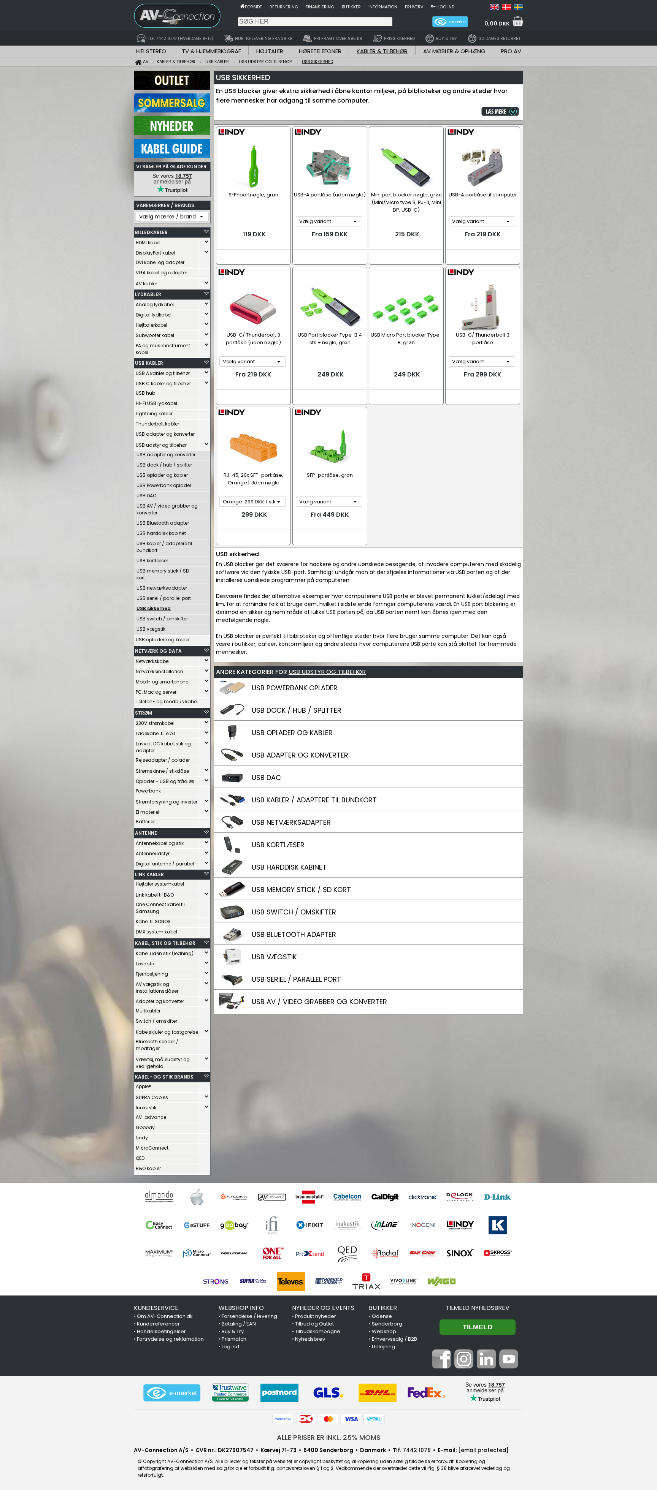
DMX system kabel (156, 931)
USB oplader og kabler (162, 475)
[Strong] (216, 1281)
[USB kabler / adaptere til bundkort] (232, 807)
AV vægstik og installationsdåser (157, 987)
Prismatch (234, 1339)
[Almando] (159, 1197)
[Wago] (441, 1281)
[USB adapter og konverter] (232, 762)
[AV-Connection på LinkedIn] (486, 1366)
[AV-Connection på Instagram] (463, 1366)
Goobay (145, 1127)
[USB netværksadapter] (232, 829)
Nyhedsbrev (310, 1339)
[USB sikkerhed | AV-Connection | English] (494, 8)
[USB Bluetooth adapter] (232, 941)
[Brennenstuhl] (309, 1197)
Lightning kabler (154, 413)
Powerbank (148, 791)
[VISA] (351, 1419)
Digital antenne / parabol (165, 863)
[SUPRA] (253, 1281)
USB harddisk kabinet (161, 533)
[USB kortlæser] (232, 852)
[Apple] (197, 1197)
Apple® (143, 1086)
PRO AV (511, 51)
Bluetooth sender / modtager (157, 1045)
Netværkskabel (153, 661)
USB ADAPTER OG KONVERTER (300, 755)
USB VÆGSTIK (274, 957)
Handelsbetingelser (161, 1331)
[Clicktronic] (422, 1197)
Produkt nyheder (315, 1316)
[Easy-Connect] (159, 1225)
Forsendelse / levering (249, 1316)
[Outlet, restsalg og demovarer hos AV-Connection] (172, 88)
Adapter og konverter (160, 1001)
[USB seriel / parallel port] (232, 986)
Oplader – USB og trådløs (165, 781)
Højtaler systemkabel (160, 884)
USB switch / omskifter (162, 618)
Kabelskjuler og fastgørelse (167, 1032)
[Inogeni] (422, 1225)
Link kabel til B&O (155, 895)
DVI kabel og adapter (160, 262)
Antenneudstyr (153, 853)
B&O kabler (148, 1168)
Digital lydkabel (153, 315)
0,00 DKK (496, 23)
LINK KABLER (149, 874)
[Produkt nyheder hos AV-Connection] (172, 133)
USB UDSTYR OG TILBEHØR (327, 671)
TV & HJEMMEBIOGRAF (211, 51)
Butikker (351, 7)
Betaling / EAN (239, 1323)
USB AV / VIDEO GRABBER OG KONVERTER (319, 1001)
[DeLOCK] (460, 1197)
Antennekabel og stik (160, 843)
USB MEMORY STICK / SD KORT (301, 889)
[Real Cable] (422, 1253)
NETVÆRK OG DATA (158, 651)
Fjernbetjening (152, 974)
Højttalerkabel (151, 325)
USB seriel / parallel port (163, 598)
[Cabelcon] (347, 1197)
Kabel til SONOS (153, 921)
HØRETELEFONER (320, 51)
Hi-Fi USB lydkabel (156, 403)
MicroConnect (152, 1148)
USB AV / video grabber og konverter (167, 509)
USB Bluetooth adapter (162, 523)
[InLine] (385, 1225)
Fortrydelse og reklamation (170, 1339)
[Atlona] (234, 1197)
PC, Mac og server (156, 692)
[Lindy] (460, 1225)
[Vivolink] (404, 1281)
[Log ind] (433, 6)
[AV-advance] (272, 1197)
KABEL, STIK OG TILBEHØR (165, 943)
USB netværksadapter (161, 588)
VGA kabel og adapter (161, 272)
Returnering (284, 7)
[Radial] (385, 1253)
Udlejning (383, 1346)
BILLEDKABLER (151, 232)
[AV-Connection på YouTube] (508, 1366)
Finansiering (320, 7)
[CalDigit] (385, 1197)
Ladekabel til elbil (155, 733)
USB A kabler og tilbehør (163, 373)
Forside (253, 7)
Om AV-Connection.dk (165, 1316)
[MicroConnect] (197, 1253)
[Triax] (366, 1281)
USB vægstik (150, 629)
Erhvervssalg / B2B (394, 1339)
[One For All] (272, 1253)
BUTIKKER (383, 1307)
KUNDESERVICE (156, 1307)
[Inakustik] (347, 1225)
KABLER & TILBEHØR (382, 51)
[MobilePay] (282, 1419)
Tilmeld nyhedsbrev (477, 1307)
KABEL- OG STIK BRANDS (164, 1077)
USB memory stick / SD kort (162, 574)
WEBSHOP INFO (241, 1307)
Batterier (145, 821)
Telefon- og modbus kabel (167, 701)
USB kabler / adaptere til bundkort (164, 547)
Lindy (142, 1137)
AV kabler (146, 283)
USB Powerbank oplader (163, 485)
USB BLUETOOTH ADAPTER (294, 934)
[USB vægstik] (232, 964)
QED (140, 1158)
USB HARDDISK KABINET (289, 867)
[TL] (329, 1281)
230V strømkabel (155, 723)
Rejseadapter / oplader (163, 760)
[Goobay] (234, 1225)
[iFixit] (309, 1225)
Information (382, 7)
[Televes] (291, 1281)
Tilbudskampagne (317, 1331)
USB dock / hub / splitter (164, 465)
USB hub (145, 393)
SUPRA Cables (152, 1097)
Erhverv (414, 7)
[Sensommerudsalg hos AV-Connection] (172, 110)
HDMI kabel (148, 242)
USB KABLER (149, 363)
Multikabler (148, 1011)
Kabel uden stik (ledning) (165, 953)
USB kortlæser (152, 560)
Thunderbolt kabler (157, 424)
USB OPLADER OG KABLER (292, 732)
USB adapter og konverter (165, 434)
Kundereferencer (158, 1323)
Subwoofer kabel (155, 335)
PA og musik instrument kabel (163, 349)
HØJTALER (269, 51)
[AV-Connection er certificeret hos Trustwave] (230, 1392)
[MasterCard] (328, 1419)
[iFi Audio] (272, 1225)
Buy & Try (233, 1331)
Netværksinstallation (159, 671)
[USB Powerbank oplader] (232, 695)
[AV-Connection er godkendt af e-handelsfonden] (171, 1393)
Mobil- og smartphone (162, 682)
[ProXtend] (309, 1253)
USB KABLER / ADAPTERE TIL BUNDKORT (314, 800)
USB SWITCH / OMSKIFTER (294, 912)
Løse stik (145, 963)
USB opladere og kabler (163, 639)
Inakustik (146, 1107)
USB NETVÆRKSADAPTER (291, 822)
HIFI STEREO (151, 51)
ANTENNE (146, 833)
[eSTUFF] (197, 1225)
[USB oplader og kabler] (232, 739)
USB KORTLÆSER (278, 844)
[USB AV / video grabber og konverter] (232, 1008)
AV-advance (151, 1117)
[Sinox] (460, 1253)
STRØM (143, 713)
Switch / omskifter (156, 1021)
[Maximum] (159, 1253)
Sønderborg (387, 1323)
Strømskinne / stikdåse (162, 771)
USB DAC (146, 495)
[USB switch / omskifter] (232, 919)
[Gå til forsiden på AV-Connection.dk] (242, 6)
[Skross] (498, 1253)
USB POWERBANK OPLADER (295, 688)
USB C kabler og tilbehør (163, 383)
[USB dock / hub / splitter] (232, 717)
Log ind (446, 7)
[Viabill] (374, 1419)
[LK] (498, 1225)
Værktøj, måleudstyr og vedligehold (163, 1062)
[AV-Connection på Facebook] (441, 1366)
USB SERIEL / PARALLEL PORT (296, 979)
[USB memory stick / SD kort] (232, 896)
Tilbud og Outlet (314, 1323)
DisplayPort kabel (155, 253)
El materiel (147, 812)
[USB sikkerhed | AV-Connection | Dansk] (506, 8)
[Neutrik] (234, 1253)
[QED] (347, 1253)
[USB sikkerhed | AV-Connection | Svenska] (518, 8)
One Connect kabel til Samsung (160, 907)
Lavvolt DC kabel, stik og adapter (163, 747)
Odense (382, 1316)
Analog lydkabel (155, 304)
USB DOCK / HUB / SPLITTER (296, 710)
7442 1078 (417, 1450)
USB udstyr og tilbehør (161, 445)
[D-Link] (498, 1197)
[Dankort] (305, 1419)
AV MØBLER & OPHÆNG (454, 51)
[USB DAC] (232, 784)
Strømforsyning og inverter (166, 802)
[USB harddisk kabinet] (232, 874)
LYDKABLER (148, 294)
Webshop (384, 1331)
